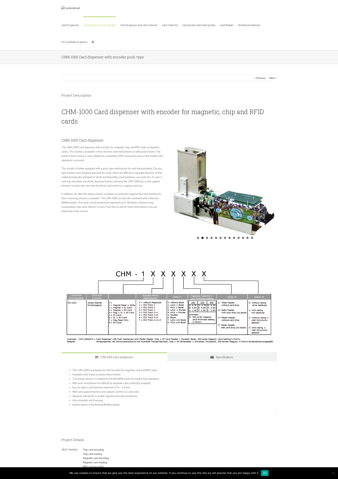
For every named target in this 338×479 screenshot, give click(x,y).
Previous (261, 78)
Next (272, 78)
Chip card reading (92, 454)
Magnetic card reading (95, 462)
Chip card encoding (93, 449)
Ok (265, 472)
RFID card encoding (93, 466)
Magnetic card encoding (96, 458)
